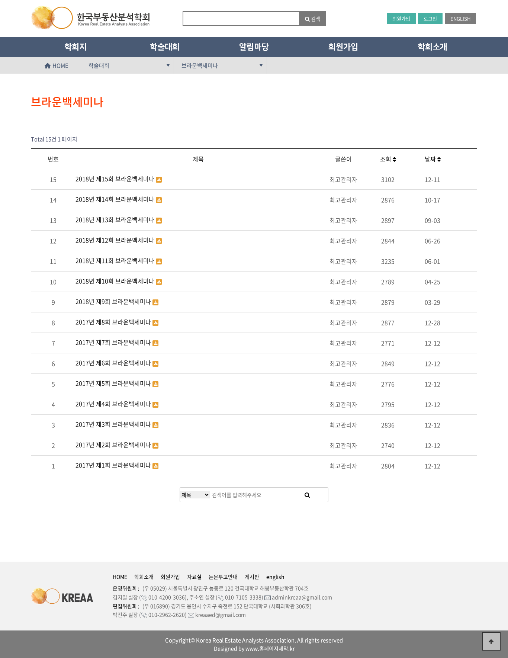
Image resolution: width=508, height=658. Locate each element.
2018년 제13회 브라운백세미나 (115, 219)
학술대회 (165, 47)
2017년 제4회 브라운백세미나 (113, 403)
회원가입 (401, 18)
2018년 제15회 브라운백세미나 (115, 178)
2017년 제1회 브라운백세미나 (113, 464)
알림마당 (254, 47)
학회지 (75, 47)
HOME (59, 65)
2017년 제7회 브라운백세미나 (113, 342)
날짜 (431, 158)
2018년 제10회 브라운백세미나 (115, 280)
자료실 (194, 576)
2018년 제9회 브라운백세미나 (113, 301)
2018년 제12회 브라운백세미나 (115, 239)
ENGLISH (460, 18)
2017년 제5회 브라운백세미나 (113, 383)
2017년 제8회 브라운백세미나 (113, 321)
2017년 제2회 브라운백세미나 (113, 444)
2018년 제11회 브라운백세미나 (115, 260)
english (275, 576)
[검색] (307, 495)
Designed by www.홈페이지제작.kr (254, 648)
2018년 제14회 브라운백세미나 (115, 199)
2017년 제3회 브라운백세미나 (113, 424)
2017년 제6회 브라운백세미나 (113, 362)
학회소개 (432, 47)
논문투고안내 (223, 576)
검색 (315, 18)
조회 (386, 158)
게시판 (252, 576)
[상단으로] (491, 641)
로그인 (430, 18)
